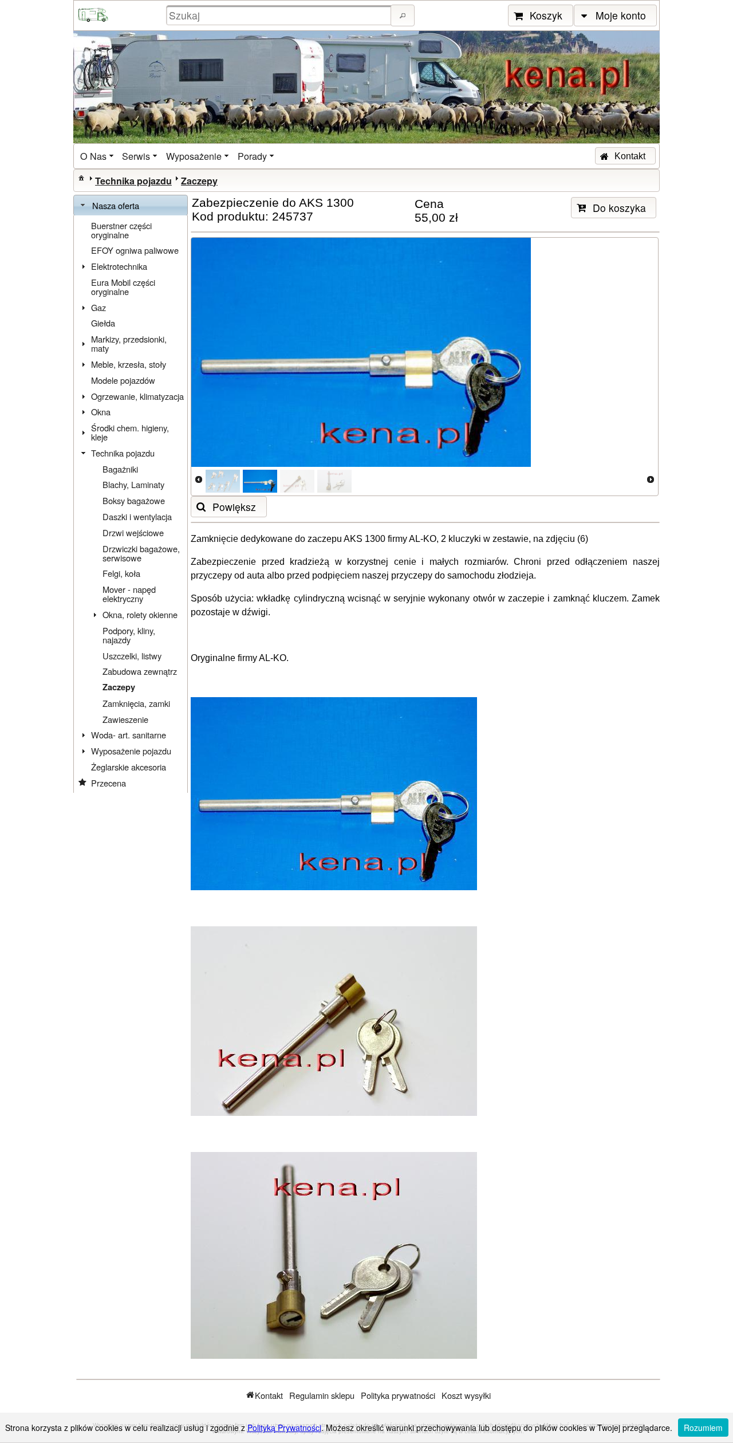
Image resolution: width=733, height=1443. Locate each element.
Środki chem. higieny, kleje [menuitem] (130, 432)
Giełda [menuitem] (103, 323)
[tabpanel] (130, 504)
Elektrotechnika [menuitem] (119, 266)
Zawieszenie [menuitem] (125, 719)
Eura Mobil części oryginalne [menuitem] (123, 286)
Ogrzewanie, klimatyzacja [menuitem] (137, 396)
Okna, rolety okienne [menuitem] (140, 614)
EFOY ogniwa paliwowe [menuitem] (135, 250)
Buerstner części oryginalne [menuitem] (121, 230)
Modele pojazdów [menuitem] (123, 380)
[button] (403, 15)
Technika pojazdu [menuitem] (123, 453)
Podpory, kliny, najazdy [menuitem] (129, 635)
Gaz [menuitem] (98, 307)
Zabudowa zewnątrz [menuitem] (140, 671)
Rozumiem (703, 1427)
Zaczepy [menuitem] (119, 687)
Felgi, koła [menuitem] (121, 573)
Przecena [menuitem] (108, 783)
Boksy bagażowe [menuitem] (134, 500)
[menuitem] (98, 156)
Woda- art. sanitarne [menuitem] (128, 735)
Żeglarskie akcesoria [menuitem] (128, 767)
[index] (81, 177)
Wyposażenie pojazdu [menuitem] (131, 751)
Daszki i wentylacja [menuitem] (137, 516)
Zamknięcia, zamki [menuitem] (136, 703)
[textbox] (280, 15)
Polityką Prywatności (284, 1427)
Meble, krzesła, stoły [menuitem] (128, 364)
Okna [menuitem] (101, 412)
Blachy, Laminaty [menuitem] (133, 484)
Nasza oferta (115, 205)
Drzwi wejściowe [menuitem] (133, 532)
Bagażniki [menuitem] (120, 469)
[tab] (130, 206)
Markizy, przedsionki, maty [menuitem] (129, 343)
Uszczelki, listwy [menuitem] (132, 656)
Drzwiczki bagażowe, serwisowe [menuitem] (141, 553)
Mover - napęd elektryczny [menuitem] (129, 593)
